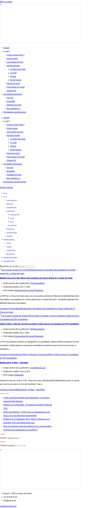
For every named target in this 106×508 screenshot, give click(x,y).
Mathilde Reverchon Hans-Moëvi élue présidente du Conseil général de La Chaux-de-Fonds (36, 278)
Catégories (4, 445)
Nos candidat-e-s (13, 108)
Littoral (13, 76)
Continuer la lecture (22, 389)
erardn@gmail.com (38, 368)
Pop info (10, 98)
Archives (3, 438)
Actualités (11, 101)
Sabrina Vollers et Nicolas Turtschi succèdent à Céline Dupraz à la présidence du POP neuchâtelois (39, 324)
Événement (39, 290)
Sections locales (13, 65)
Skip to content (6, 2)
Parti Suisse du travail (16, 87)
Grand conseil (12, 58)
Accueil (6, 48)
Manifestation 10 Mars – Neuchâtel (14, 363)
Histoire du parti (13, 83)
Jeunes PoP (11, 91)
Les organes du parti (15, 62)
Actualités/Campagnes (12, 94)
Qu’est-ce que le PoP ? (15, 55)
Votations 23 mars (14, 105)
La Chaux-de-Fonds (17, 69)
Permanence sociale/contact (14, 112)
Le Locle (13, 73)
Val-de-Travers (15, 80)
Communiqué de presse (24, 290)
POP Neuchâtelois (37, 283)
